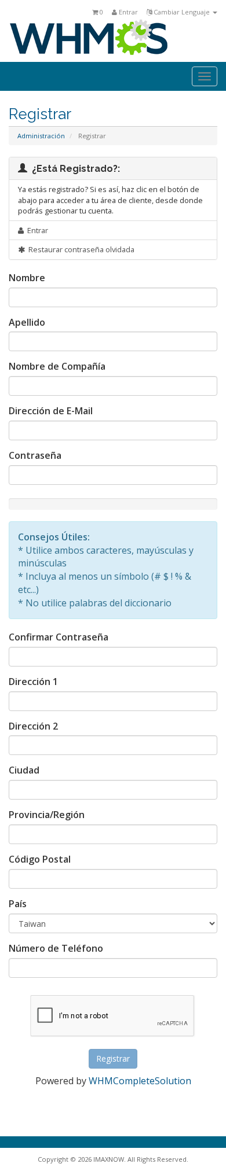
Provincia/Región (47, 814)
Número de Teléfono (56, 948)
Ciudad (24, 770)
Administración (41, 135)
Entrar (127, 12)
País (18, 903)
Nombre (27, 277)
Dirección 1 (33, 681)
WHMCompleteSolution (140, 1080)
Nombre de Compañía (57, 366)
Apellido (27, 322)
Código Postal (40, 859)
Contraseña (35, 455)
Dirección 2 (33, 726)
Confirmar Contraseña (58, 637)
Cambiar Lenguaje (182, 12)
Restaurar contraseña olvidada (79, 249)
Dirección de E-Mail (51, 410)
